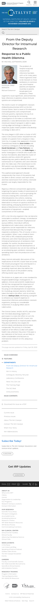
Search (31, 601)
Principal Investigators (9, 514)
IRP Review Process (8, 525)
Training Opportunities (9, 576)
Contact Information (9, 506)
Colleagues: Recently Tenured (17, 375)
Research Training (10, 572)
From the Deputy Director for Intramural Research (21, 367)
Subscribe (7, 453)
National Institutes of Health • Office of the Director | (19, 21)
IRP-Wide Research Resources (12, 522)
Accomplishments (8, 516)
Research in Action (8, 520)
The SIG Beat (11, 388)
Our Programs (7, 501)
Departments (10, 362)
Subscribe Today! (11, 441)
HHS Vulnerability (19, 597)
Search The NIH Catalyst (11, 29)
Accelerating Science (9, 518)
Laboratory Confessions (15, 378)
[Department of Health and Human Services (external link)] (6, 585)
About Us (5, 491)
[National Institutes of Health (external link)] (15, 585)
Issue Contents (10, 396)
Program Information (9, 574)
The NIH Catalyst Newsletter (11, 554)
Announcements (12, 392)
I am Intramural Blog (9, 547)
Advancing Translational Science (13, 537)
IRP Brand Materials (27, 594)
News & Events (8, 543)
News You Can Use (13, 382)
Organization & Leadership (11, 499)
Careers (5, 559)
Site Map (25, 601)
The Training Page (13, 385)
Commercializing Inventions (11, 527)
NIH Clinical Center (10, 530)
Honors (4, 497)
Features (8, 359)
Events (4, 556)
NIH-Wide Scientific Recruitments (13, 564)
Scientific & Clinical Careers (11, 566)
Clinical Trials (6, 539)
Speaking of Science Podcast (12, 549)
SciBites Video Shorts (9, 551)
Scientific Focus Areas (9, 512)
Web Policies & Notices (12, 601)
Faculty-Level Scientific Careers (12, 561)
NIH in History (11, 371)
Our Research (8, 509)
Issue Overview (11, 355)
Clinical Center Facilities (10, 532)
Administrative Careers (9, 568)
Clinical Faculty (7, 535)
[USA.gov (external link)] (28, 585)
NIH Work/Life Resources (10, 578)
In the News (6, 545)
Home (7, 594)
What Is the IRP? (7, 493)
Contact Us (15, 594)
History (4, 495)
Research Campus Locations (12, 504)
